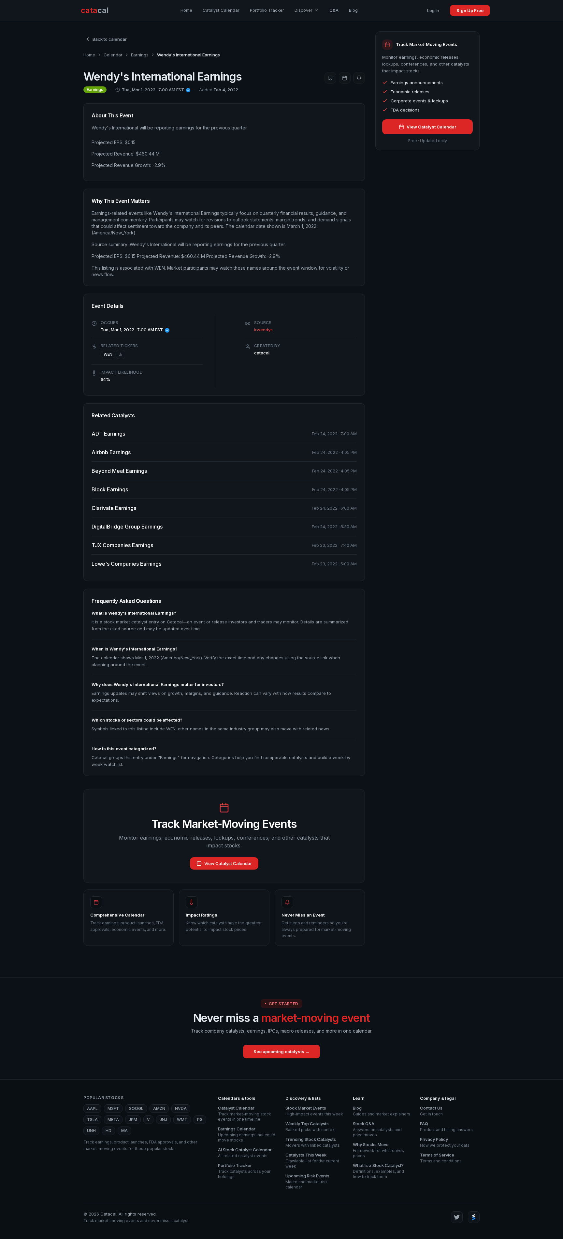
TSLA (92, 1119)
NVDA (181, 1108)
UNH (91, 1130)
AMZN (159, 1108)
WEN (108, 354)
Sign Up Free (470, 10)
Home (186, 10)
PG (200, 1119)
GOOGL (136, 1108)
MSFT (113, 1108)
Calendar (113, 54)
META (113, 1119)
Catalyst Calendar (221, 10)
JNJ (163, 1119)
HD (108, 1130)
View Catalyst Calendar (228, 863)
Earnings (140, 54)
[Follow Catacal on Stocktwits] (474, 1217)
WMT (182, 1119)
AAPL (92, 1108)
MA (124, 1130)
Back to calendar (110, 39)
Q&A (334, 10)
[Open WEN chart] (120, 354)
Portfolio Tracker (267, 10)
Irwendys (263, 329)
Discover (303, 10)
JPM (133, 1119)
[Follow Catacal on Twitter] (457, 1217)
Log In (433, 10)
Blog (353, 10)
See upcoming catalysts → (281, 1051)
